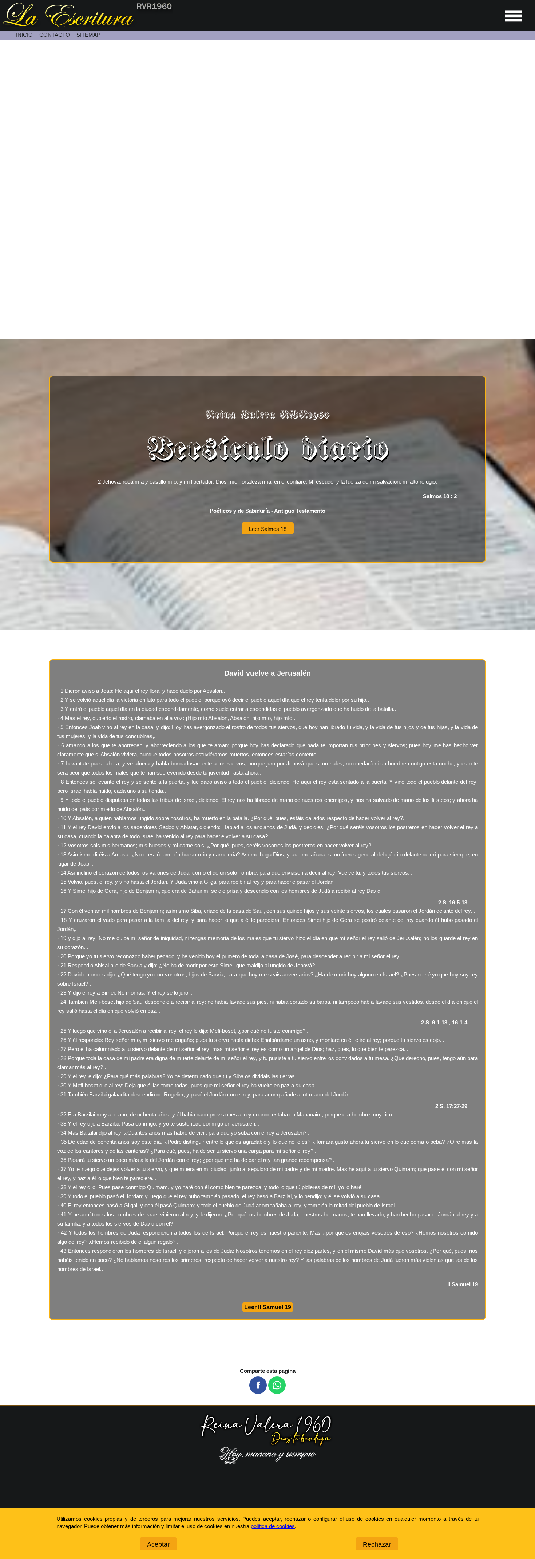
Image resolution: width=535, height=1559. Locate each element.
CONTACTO (54, 35)
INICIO (24, 35)
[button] (258, 1385)
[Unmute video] (267, 190)
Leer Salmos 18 (267, 529)
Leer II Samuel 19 (267, 1307)
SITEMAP (88, 35)
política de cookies (273, 1526)
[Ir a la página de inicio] (86, 25)
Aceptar (158, 1544)
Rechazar (377, 1544)
